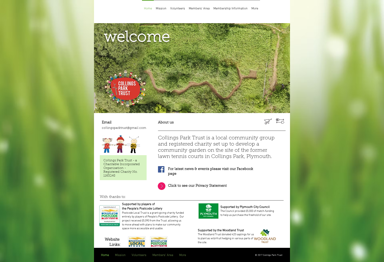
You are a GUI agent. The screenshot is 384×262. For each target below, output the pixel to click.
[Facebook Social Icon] (161, 169)
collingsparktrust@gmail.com (124, 128)
